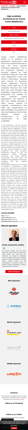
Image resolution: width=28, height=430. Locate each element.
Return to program (14, 271)
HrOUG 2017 (4, 6)
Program (12, 6)
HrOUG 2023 (8, 2)
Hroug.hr (21, 399)
